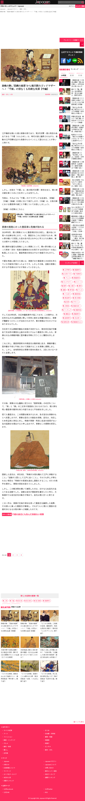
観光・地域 (7, 746)
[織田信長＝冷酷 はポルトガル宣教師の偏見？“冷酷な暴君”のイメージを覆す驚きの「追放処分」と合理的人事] (64, 219)
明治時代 (68, 298)
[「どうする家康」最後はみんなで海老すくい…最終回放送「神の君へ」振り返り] (10, 666)
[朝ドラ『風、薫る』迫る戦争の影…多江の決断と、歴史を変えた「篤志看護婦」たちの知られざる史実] (64, 92)
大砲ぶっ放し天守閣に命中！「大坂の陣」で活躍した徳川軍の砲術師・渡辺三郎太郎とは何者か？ (48, 653)
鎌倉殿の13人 (77, 322)
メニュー (2, 2)
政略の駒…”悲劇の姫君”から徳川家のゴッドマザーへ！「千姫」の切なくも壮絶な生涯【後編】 (9, 627)
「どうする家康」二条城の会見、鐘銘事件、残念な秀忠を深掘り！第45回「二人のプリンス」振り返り (48, 628)
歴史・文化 (23, 9)
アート (6, 733)
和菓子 (47, 743)
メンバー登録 (80, 6)
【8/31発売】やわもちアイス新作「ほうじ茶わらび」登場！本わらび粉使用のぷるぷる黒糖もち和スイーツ (77, 186)
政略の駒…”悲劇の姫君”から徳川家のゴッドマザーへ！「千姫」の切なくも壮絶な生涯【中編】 (28, 11)
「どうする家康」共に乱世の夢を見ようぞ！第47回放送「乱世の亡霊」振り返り (48, 677)
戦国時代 (47, 601)
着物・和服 (48, 737)
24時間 (63, 75)
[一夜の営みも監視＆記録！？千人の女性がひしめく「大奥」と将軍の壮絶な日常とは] (64, 228)
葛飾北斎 (66, 322)
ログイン (72, 6)
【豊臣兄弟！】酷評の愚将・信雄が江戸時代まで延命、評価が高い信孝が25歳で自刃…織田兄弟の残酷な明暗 (77, 131)
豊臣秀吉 (78, 310)
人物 (11, 94)
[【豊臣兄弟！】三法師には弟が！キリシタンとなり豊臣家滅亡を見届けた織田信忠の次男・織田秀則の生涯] (64, 101)
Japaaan (42, 2)
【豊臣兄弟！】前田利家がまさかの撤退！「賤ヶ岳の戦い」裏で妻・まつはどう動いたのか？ (77, 176)
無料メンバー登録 (51, 771)
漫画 (64, 290)
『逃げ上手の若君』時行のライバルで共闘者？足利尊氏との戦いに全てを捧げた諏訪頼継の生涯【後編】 (77, 148)
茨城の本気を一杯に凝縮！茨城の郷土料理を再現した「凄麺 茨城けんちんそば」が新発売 (77, 256)
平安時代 (78, 274)
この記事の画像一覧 (30, 595)
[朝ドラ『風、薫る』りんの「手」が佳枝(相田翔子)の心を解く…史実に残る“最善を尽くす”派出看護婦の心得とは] (64, 246)
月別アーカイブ (50, 774)
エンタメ (48, 746)
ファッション (8, 737)
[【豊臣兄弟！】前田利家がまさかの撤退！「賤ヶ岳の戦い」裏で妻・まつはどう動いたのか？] (64, 173)
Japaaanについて (50, 764)
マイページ (7, 771)
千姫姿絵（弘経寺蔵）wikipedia (30, 186)
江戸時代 (68, 270)
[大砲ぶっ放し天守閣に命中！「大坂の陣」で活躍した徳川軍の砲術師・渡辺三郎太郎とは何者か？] (49, 642)
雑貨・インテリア (9, 740)
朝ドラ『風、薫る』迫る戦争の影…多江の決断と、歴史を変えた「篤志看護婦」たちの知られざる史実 (77, 95)
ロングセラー (67, 282)
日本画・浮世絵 (50, 733)
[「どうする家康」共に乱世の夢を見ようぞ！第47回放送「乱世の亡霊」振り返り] (49, 666)
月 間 (80, 75)
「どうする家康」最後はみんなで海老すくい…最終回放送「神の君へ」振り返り (9, 677)
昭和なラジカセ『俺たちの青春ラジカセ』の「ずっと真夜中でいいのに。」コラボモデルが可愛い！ (77, 139)
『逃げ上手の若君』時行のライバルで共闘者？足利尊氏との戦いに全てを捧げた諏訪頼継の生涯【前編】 (77, 112)
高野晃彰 (47, 94)
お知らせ (6, 764)
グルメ (6, 743)
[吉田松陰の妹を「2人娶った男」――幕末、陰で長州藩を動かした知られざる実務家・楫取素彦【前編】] (64, 237)
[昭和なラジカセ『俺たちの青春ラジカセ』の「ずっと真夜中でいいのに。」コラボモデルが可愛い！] (64, 137)
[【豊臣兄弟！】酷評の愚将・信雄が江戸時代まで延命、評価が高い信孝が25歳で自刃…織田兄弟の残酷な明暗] (64, 128)
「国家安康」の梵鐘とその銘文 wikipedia (29, 399)
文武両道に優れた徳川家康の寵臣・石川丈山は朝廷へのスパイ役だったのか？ (29, 653)
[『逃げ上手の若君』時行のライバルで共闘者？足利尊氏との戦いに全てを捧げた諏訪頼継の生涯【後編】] (64, 146)
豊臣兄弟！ (76, 306)
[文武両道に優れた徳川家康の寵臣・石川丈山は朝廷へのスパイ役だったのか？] (29, 642)
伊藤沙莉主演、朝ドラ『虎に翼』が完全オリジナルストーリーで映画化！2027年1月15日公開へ (77, 121)
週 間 (72, 75)
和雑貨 (47, 740)
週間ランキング (50, 777)
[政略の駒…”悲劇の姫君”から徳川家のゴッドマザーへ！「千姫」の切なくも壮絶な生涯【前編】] (29, 616)
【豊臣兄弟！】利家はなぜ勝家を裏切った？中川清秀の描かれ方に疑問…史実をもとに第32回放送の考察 (77, 203)
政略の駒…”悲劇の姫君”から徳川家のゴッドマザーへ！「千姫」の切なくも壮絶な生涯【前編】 (35, 215)
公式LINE (74, 60)
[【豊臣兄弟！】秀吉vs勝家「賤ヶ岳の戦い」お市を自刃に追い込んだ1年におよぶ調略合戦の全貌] (64, 83)
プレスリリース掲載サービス (73, 40)
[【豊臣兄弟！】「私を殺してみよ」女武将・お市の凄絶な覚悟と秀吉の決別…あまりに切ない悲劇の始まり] (64, 155)
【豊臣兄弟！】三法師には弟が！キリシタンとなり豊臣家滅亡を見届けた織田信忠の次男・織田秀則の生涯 (77, 104)
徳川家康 (38, 601)
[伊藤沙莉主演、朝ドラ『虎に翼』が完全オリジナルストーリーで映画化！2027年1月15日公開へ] (64, 119)
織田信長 (77, 294)
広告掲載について (9, 768)
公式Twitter (69, 60)
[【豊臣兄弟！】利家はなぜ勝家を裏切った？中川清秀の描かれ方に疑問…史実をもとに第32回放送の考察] (64, 201)
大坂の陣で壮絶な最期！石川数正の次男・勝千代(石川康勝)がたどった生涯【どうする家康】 (10, 653)
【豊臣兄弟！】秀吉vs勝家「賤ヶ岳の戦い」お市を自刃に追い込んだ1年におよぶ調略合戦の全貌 (77, 85)
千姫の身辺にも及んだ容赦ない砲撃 (23, 514)
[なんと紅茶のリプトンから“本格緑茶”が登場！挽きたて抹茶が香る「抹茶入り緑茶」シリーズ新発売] (64, 210)
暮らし (6, 750)
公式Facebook (63, 60)
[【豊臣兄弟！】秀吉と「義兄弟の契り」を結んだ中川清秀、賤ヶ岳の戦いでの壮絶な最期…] (64, 192)
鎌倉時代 (77, 314)
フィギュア (67, 310)
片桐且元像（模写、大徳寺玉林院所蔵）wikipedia (29, 470)
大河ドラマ (67, 274)
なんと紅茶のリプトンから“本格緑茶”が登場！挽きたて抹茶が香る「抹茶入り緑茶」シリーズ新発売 (77, 212)
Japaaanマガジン (12, 9)
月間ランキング (9, 781)
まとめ (47, 730)
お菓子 (72, 286)
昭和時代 (68, 318)
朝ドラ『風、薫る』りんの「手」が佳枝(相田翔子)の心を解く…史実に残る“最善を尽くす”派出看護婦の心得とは (77, 249)
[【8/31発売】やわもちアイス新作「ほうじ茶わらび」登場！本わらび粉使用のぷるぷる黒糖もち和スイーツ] (64, 182)
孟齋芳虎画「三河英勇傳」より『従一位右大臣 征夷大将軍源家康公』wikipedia (30, 310)
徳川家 (20, 601)
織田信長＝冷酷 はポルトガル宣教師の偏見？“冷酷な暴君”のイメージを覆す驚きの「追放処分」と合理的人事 (77, 222)
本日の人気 (7, 777)
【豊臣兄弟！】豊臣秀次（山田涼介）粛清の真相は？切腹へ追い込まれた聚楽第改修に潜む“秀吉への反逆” (77, 168)
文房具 (67, 306)
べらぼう (68, 294)
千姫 (13, 601)
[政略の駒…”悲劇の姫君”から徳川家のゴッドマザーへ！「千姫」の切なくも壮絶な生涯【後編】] (10, 616)
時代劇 (72, 290)
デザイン (76, 302)
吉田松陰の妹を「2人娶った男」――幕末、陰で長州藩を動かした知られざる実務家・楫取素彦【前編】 (77, 239)
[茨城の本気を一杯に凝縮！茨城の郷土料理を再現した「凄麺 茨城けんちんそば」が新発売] (64, 255)
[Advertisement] (30, 31)
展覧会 (68, 314)
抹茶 (67, 302)
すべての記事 (8, 730)
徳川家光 (28, 601)
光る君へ (77, 318)
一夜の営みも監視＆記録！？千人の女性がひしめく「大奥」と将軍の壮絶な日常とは (77, 229)
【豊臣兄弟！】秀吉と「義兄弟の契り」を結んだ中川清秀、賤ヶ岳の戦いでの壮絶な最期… (77, 194)
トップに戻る (79, 722)
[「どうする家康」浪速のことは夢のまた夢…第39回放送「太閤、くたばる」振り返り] (29, 666)
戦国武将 (77, 278)
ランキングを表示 (71, 263)
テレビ (80, 290)
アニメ (68, 278)
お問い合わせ (49, 768)
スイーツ (79, 282)
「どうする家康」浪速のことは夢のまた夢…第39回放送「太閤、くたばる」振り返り (29, 677)
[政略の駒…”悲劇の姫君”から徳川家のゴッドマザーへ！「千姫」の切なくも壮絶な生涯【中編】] (30, 65)
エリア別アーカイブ (10, 774)
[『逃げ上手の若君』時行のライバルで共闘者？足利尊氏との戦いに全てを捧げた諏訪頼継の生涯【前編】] (64, 110)
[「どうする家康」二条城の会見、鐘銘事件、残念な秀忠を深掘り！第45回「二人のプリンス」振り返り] (49, 616)
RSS (80, 60)
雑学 (64, 286)
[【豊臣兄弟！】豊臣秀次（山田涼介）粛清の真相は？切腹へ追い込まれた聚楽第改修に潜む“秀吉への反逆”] (64, 164)
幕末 (80, 286)
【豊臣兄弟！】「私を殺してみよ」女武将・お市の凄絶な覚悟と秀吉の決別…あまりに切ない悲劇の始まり (77, 159)
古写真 (6, 753)
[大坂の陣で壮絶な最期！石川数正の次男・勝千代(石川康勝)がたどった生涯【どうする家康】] (10, 642)
